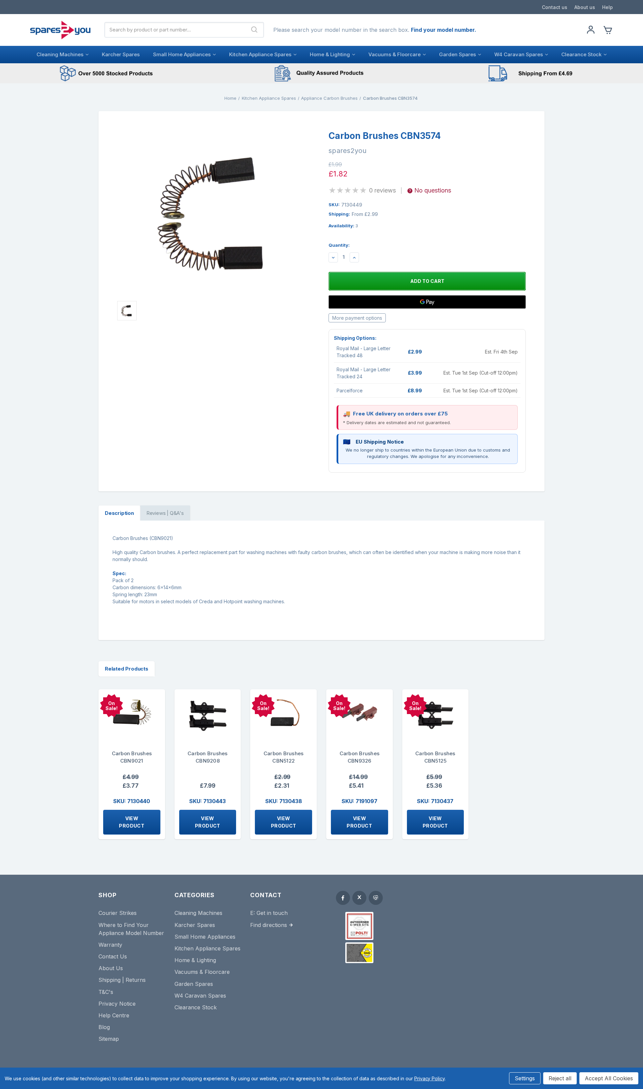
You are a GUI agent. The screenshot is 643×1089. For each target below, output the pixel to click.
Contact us (554, 7)
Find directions (268, 925)
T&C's (105, 992)
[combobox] (175, 29)
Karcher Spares (121, 54)
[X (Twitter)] (359, 898)
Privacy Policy (429, 1078)
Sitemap (108, 1038)
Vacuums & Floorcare (394, 54)
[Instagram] (376, 898)
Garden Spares (457, 54)
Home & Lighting (330, 54)
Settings (525, 1078)
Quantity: (339, 245)
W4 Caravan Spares (518, 54)
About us (584, 7)
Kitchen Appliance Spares (260, 54)
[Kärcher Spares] (359, 952)
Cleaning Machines (60, 54)
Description (119, 513)
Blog (104, 1027)
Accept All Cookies (609, 1078)
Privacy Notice (117, 1003)
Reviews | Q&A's (165, 513)
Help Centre (113, 1015)
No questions (432, 190)
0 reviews (382, 190)
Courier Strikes (117, 913)
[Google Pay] (427, 302)
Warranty (110, 944)
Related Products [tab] (126, 669)
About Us (110, 968)
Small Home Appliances (182, 54)
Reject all (560, 1078)
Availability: (343, 225)
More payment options (357, 318)
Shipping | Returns (122, 980)
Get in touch (272, 913)
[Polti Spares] (359, 926)
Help (607, 7)
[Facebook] (343, 898)
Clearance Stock (581, 54)
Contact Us (112, 956)
